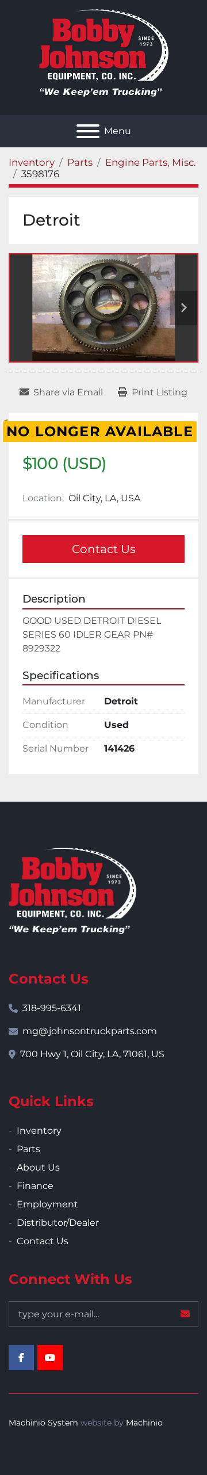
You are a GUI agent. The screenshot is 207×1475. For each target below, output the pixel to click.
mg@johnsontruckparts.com (89, 1031)
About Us (38, 1167)
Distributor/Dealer (58, 1222)
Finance (35, 1185)
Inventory (39, 1130)
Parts (28, 1149)
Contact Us (104, 549)
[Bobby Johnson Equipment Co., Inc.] (72, 890)
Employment (47, 1204)
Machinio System (43, 1422)
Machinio (144, 1422)
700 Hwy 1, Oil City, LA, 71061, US (92, 1054)
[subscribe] (185, 1313)
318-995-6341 (51, 1008)
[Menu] (87, 131)
